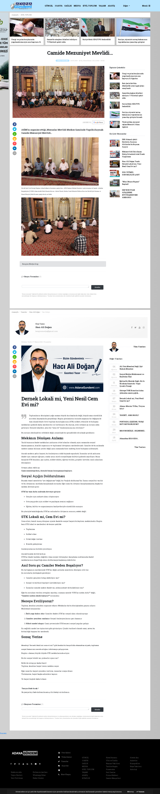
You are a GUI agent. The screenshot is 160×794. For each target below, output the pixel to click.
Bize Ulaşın (66, 774)
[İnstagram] (20, 764)
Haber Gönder (38, 778)
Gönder (97, 709)
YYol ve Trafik (111, 760)
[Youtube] (24, 764)
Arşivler (65, 766)
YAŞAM (102, 5)
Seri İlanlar (110, 772)
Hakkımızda (16, 772)
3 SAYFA (59, 5)
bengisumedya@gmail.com (46, 331)
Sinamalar (110, 769)
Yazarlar (24, 312)
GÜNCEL (49, 5)
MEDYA (77, 5)
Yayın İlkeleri (16, 775)
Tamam (141, 792)
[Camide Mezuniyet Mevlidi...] (58, 92)
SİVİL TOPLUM (90, 5)
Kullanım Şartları (40, 772)
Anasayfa (15, 15)
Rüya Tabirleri (136, 766)
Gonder (97, 287)
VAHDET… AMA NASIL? (129, 415)
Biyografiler (135, 763)
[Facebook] (12, 764)
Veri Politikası (17, 778)
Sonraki (3, 733)
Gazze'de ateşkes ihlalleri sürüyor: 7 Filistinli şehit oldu (132, 95)
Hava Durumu (111, 757)
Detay (131, 792)
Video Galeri (66, 757)
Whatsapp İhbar (39, 775)
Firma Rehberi (112, 775)
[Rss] (32, 764)
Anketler (133, 760)
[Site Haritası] (36, 764)
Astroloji (133, 769)
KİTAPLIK (86, 778)
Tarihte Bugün (112, 766)
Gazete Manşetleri (113, 778)
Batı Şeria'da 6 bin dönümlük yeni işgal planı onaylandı (133, 85)
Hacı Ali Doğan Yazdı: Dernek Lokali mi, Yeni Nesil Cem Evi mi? (131, 163)
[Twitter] (16, 764)
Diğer (125, 5)
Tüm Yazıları (140, 346)
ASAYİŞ (111, 5)
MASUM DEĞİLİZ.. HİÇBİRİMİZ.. (132, 431)
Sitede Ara (134, 757)
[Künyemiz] (59, 770)
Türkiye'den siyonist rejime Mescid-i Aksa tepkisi (131, 124)
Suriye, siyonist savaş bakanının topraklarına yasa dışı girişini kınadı (132, 114)
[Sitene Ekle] (40, 764)
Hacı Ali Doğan (34, 312)
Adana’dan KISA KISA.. (129, 438)
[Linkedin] (28, 764)
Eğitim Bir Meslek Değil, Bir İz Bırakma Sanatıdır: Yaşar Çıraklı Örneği (132, 383)
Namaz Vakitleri (113, 763)
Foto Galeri (66, 753)
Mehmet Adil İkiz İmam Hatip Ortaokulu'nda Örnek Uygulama (133, 154)
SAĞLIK (68, 5)
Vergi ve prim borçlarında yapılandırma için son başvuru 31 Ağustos (132, 76)
